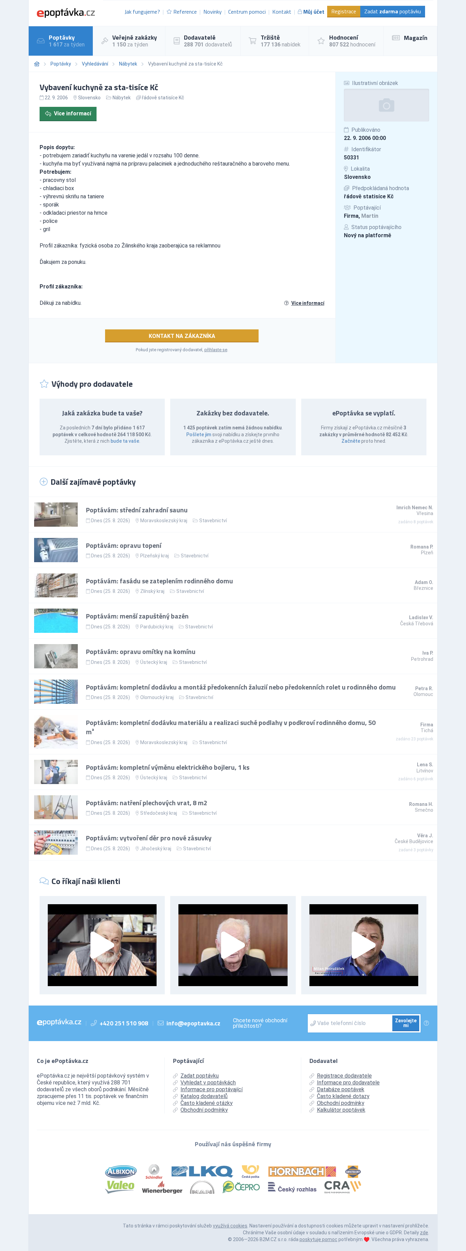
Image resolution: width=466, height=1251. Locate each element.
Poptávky (60, 64)
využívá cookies (230, 1225)
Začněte (350, 441)
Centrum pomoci (247, 12)
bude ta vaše (125, 441)
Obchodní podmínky (204, 1110)
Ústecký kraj (153, 662)
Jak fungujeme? (142, 12)
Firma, (361, 216)
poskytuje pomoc (318, 1239)
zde (424, 1232)
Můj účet (313, 12)
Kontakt (281, 12)
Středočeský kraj (158, 813)
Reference (185, 12)
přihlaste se (215, 349)
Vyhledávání (95, 64)
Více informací (72, 113)
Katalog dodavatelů (204, 1096)
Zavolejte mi (406, 1023)
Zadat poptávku (392, 11)
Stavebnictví (213, 520)
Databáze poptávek (340, 1089)
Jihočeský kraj (155, 848)
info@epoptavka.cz (193, 1023)
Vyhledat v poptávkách (208, 1082)
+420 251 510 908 (124, 1023)
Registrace (343, 11)
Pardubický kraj (156, 626)
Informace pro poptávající (211, 1089)
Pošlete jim (198, 434)
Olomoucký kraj (157, 697)
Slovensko (357, 177)
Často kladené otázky (206, 1103)
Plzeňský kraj (154, 555)
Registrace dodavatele (344, 1075)
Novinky (212, 12)
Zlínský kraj (152, 591)
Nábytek (128, 64)
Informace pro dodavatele (348, 1082)
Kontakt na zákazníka (182, 336)
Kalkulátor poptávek (341, 1110)
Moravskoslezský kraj (163, 520)
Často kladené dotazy (343, 1096)
